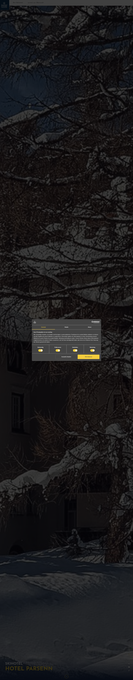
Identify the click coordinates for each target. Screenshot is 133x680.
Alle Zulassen (88, 356)
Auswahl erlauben (66, 356)
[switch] (58, 350)
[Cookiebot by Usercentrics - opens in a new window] (92, 322)
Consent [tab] (43, 327)
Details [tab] (66, 327)
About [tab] (89, 327)
